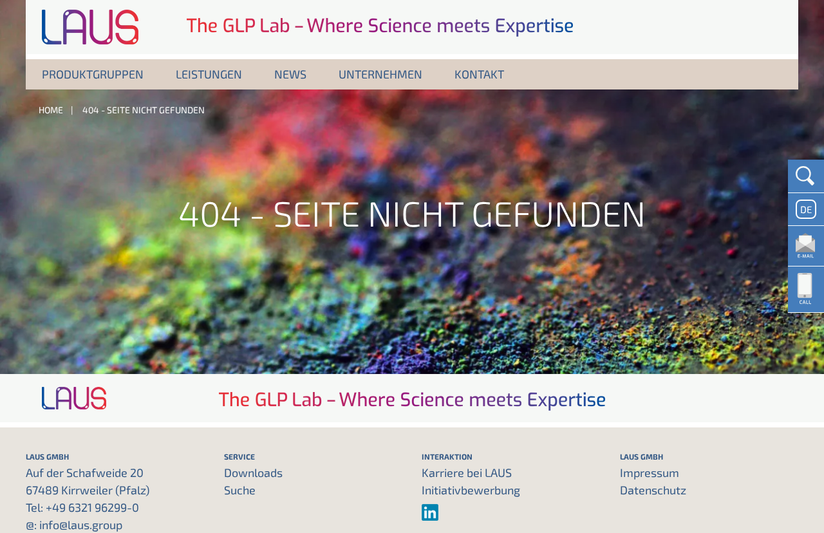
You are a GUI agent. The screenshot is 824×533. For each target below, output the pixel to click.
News (290, 74)
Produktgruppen (93, 74)
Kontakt (479, 74)
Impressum (649, 472)
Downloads (253, 472)
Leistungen (209, 74)
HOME (51, 109)
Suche (240, 490)
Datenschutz (653, 490)
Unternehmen (380, 74)
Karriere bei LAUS (467, 472)
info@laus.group (80, 525)
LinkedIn (511, 512)
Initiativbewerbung (471, 490)
